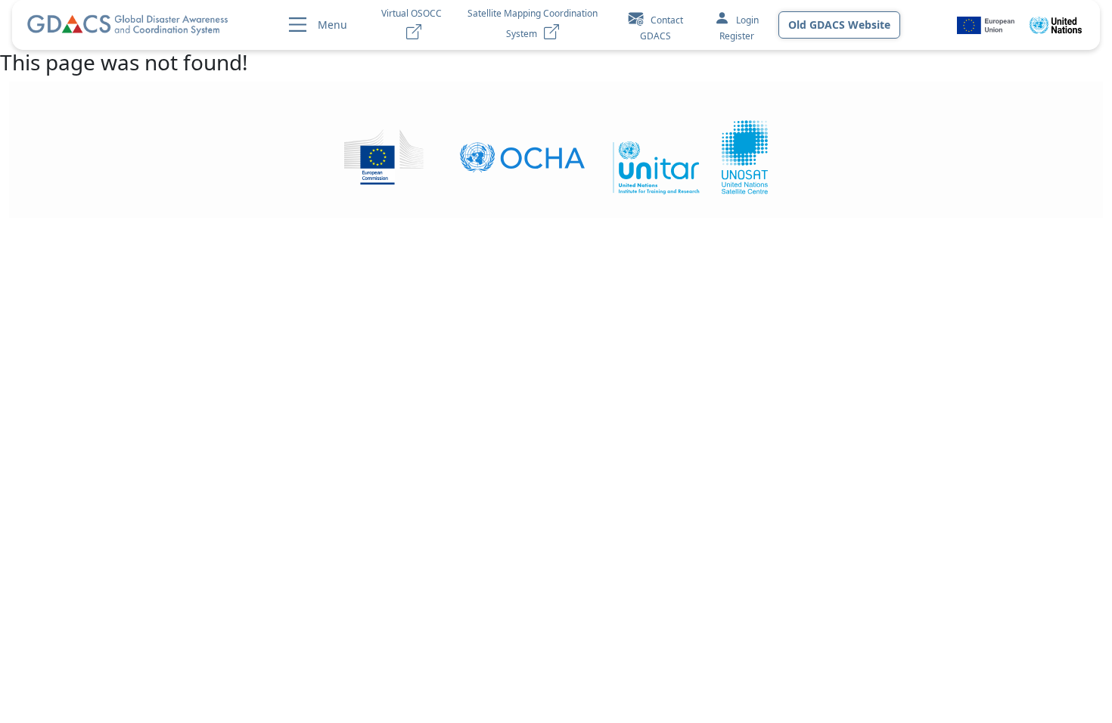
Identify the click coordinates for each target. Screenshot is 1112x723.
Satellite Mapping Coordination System (532, 23)
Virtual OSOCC (411, 23)
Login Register (739, 28)
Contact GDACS (661, 28)
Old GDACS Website (839, 24)
